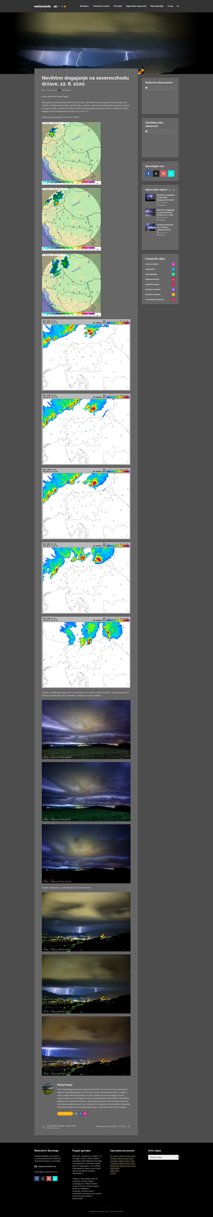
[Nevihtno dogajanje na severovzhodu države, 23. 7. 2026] (150, 212)
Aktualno (84, 6)
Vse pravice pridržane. (116, 1211)
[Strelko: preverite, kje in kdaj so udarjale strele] (150, 227)
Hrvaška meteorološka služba (122, 1159)
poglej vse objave (65, 1113)
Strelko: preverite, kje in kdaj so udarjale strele (165, 227)
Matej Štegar (66, 90)
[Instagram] (163, 173)
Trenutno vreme (101, 6)
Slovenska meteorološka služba (122, 1156)
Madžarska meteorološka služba (123, 1166)
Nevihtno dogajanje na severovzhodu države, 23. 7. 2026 (166, 212)
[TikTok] (171, 173)
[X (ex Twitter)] (156, 173)
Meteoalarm (115, 1168)
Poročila (118, 6)
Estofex (113, 1173)
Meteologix (114, 1171)
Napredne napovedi (136, 6)
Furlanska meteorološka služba (122, 1163)
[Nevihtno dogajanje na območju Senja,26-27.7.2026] (150, 197)
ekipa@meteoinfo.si (47, 1166)
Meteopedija (157, 6)
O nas (170, 6)
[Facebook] (148, 173)
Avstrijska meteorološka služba (122, 1161)
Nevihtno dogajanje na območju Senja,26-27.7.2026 (166, 197)
